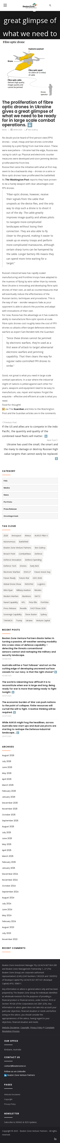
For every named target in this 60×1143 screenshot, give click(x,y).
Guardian (19, 409)
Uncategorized (11, 516)
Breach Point (9, 553)
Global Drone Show (12, 584)
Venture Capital (43, 620)
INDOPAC (29, 584)
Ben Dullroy (33, 129)
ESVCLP (27, 572)
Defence (38, 553)
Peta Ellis (33, 602)
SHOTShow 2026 (38, 608)
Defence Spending (33, 559)
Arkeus (28, 535)
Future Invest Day (42, 572)
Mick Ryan (8, 590)
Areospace (16, 535)
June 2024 (7, 909)
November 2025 (9, 808)
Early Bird (34, 566)
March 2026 (8, 785)
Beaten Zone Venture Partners (17, 547)
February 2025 (9, 862)
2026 (5, 535)
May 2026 (6, 773)
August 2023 (8, 927)
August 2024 (8, 897)
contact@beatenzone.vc (15, 1066)
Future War (24, 578)
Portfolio (8, 502)
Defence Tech (9, 566)
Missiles (37, 590)
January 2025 (8, 868)
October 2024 (9, 885)
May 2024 (7, 915)
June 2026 (7, 767)
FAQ (5, 480)
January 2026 (8, 796)
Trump (19, 620)
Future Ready (9, 578)
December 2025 (10, 802)
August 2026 (8, 755)
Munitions (26, 596)
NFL (23, 602)
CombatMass (25, 553)
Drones (23, 566)
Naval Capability (10, 602)
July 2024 (6, 903)
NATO (37, 596)
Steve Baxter (31, 614)
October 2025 (8, 814)
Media (7, 487)
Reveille (23, 608)
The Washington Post (17, 179)
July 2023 (6, 933)
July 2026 (6, 761)
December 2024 (10, 874)
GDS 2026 (37, 578)
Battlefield (23, 541)
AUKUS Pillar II (41, 535)
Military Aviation (23, 590)
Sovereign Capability (12, 614)
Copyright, (25, 1027)
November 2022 (9, 939)
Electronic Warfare (11, 572)
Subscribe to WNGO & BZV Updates (20, 1122)
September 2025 (10, 820)
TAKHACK (7, 620)
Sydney (43, 614)
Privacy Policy (36, 1027)
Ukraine (29, 620)
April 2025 (6, 850)
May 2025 (6, 844)
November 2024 (10, 879)
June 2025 (7, 838)
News (4, 129)
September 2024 (10, 891)
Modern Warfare (10, 596)
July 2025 (6, 832)
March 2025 (7, 856)
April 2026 (6, 779)
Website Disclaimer (10, 1027)
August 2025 (8, 826)
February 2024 (9, 921)
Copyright (8, 1099)
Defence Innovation (12, 559)
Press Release (10, 509)
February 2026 (9, 791)
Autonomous (9, 541)
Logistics (41, 584)
